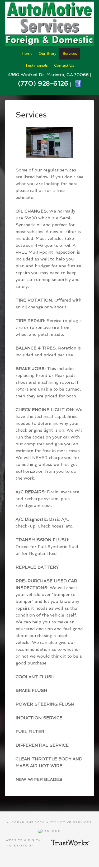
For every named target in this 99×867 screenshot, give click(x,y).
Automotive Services (49, 23)
